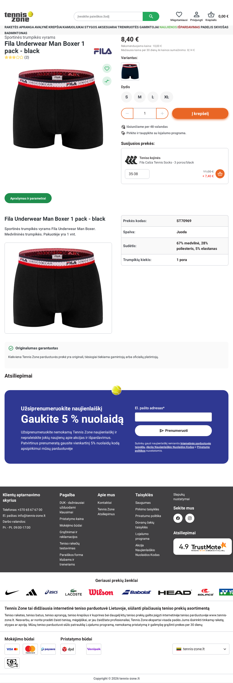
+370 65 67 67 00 (30, 510)
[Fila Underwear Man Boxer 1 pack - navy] (130, 71)
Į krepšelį (200, 113)
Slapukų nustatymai (177, 497)
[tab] (28, 198)
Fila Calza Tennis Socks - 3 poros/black (166, 162)
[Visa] (12, 649)
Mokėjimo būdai (71, 525)
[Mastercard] (30, 649)
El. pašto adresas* (150, 408)
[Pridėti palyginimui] (106, 81)
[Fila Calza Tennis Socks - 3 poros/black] (131, 160)
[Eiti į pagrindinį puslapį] (19, 16)
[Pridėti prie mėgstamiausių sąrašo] (106, 68)
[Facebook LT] (177, 518)
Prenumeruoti (176, 430)
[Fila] (103, 51)
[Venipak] (93, 649)
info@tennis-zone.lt (32, 515)
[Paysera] (48, 649)
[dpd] (68, 649)
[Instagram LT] (189, 518)
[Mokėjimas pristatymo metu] (12, 662)
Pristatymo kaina (72, 519)
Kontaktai (104, 502)
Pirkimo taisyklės (147, 509)
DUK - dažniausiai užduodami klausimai (72, 507)
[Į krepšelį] (220, 173)
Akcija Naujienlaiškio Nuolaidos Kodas (170, 447)
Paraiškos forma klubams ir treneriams (71, 559)
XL (168, 98)
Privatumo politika (148, 516)
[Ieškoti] (151, 16)
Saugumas (143, 502)
